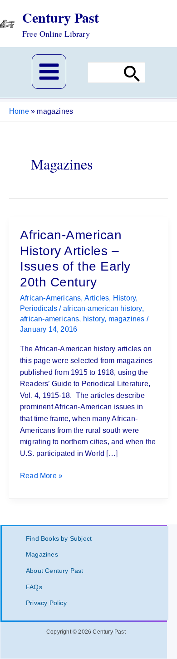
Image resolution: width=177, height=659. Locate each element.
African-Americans (50, 298)
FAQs (34, 587)
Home (19, 111)
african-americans (49, 319)
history (93, 319)
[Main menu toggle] (49, 71)
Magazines (42, 554)
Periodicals (38, 308)
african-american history (102, 308)
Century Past (60, 17)
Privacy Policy (46, 602)
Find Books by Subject (59, 538)
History (124, 298)
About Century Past (55, 570)
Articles (96, 298)
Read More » (41, 476)
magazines (126, 319)
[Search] (132, 73)
